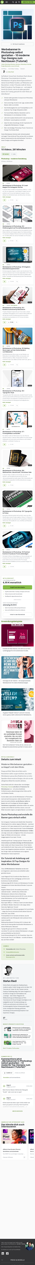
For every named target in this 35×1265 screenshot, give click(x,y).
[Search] (13, 2)
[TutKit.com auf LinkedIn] (2, 1253)
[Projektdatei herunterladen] (16, 200)
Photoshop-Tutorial (7, 787)
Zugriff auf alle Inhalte (17, 587)
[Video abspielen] (4, 200)
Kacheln (6, 154)
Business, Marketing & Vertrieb (23, 64)
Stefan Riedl (11, 72)
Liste (14, 154)
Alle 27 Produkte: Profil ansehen (11, 1048)
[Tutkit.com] (2, 2)
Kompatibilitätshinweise (12, 952)
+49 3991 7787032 (20, 1244)
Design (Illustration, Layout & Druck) (10, 66)
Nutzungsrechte (10, 957)
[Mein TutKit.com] (16, 2)
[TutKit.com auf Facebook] (7, 1253)
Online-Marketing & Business (8, 64)
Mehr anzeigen (7, 197)
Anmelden (6, 1077)
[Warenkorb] (19, 2)
